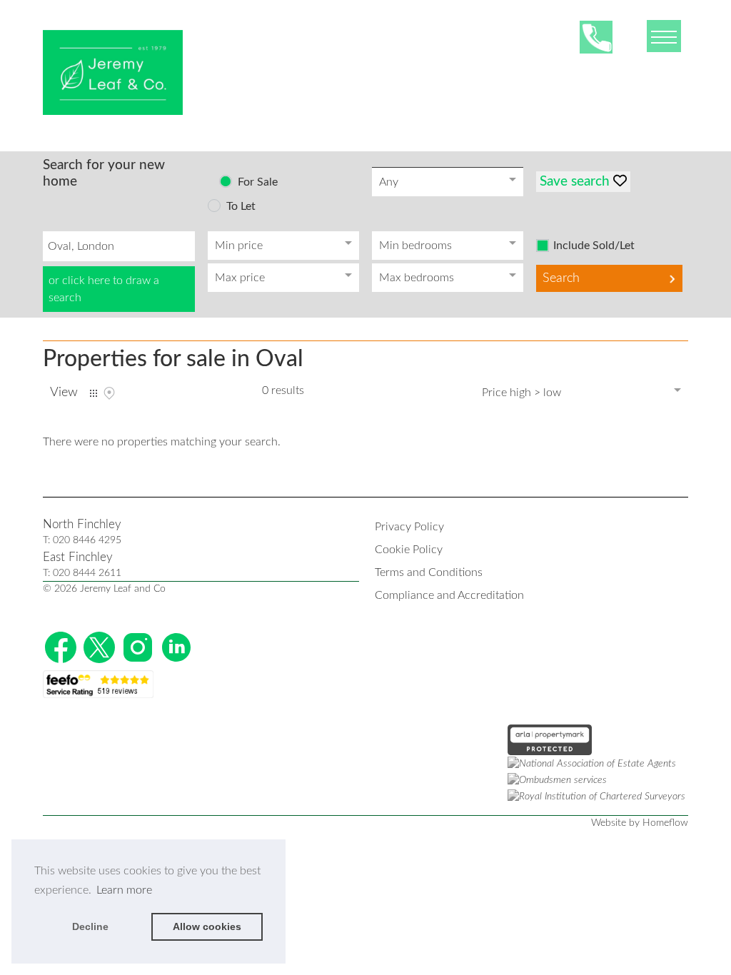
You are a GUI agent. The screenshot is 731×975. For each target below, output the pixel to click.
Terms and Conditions (429, 572)
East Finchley (78, 557)
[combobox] (118, 246)
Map (109, 393)
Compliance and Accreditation (449, 595)
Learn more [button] (124, 890)
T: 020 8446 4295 (82, 540)
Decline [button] (90, 926)
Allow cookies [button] (207, 926)
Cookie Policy (409, 549)
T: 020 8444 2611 (82, 573)
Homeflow (665, 823)
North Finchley (82, 524)
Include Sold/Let (594, 245)
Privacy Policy (409, 526)
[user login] (633, 36)
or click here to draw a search (104, 289)
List (93, 393)
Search (561, 278)
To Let (241, 206)
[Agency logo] (113, 73)
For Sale (258, 182)
